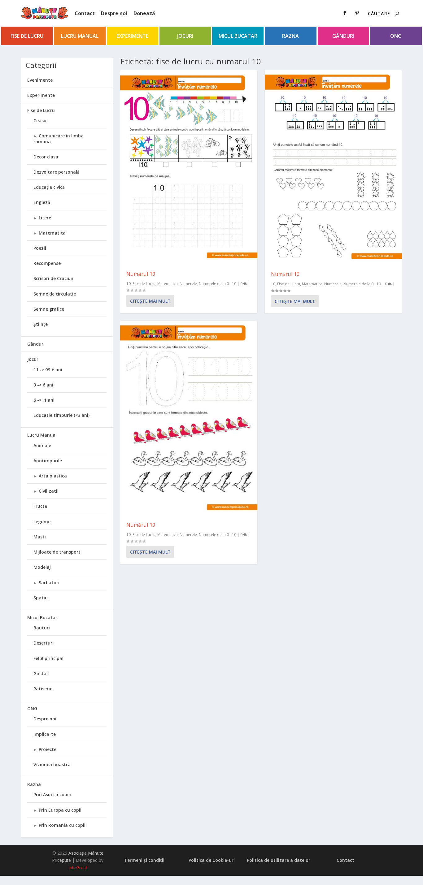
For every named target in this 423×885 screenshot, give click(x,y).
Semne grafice (48, 309)
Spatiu (40, 598)
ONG (396, 35)
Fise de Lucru (27, 35)
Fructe (40, 506)
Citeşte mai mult (150, 301)
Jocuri (185, 35)
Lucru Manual (79, 35)
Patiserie (42, 689)
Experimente (132, 35)
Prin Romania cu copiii (63, 825)
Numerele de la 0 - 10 (217, 283)
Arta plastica (53, 476)
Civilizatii (49, 491)
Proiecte (47, 749)
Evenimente (40, 80)
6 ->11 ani (44, 400)
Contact (85, 13)
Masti (39, 537)
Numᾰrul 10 (285, 274)
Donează (144, 13)
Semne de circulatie (54, 294)
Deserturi (43, 643)
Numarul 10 (140, 273)
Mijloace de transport (57, 552)
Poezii (39, 248)
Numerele (188, 283)
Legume (41, 522)
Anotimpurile (47, 461)
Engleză (41, 202)
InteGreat (77, 867)
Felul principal (48, 658)
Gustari (41, 673)
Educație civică (49, 187)
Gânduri (343, 35)
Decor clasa (45, 157)
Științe (40, 324)
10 (128, 283)
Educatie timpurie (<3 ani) (61, 415)
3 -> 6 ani (43, 385)
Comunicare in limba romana (58, 138)
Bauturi (41, 628)
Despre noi (114, 13)
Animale (42, 445)
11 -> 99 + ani (47, 370)
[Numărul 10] (188, 418)
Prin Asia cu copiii (52, 794)
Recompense (47, 263)
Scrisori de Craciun (53, 278)
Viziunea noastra (52, 764)
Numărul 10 (140, 524)
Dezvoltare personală (56, 172)
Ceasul (40, 120)
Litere (45, 218)
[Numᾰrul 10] (333, 167)
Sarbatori (49, 582)
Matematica (167, 283)
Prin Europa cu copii (60, 810)
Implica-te (44, 734)
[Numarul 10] (188, 167)
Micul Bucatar (238, 35)
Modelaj (42, 567)
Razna (290, 35)
